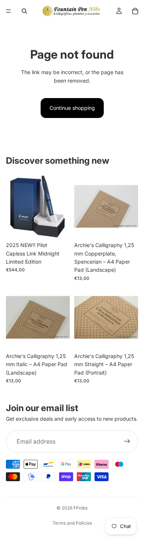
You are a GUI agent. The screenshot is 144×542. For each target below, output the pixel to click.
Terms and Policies (72, 523)
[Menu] (8, 11)
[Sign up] (127, 441)
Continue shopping (72, 108)
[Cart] (135, 11)
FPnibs (80, 508)
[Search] (24, 11)
